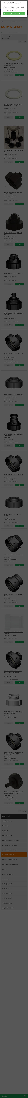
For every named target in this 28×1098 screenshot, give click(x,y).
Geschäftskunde (19, 14)
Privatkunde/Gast (8, 14)
